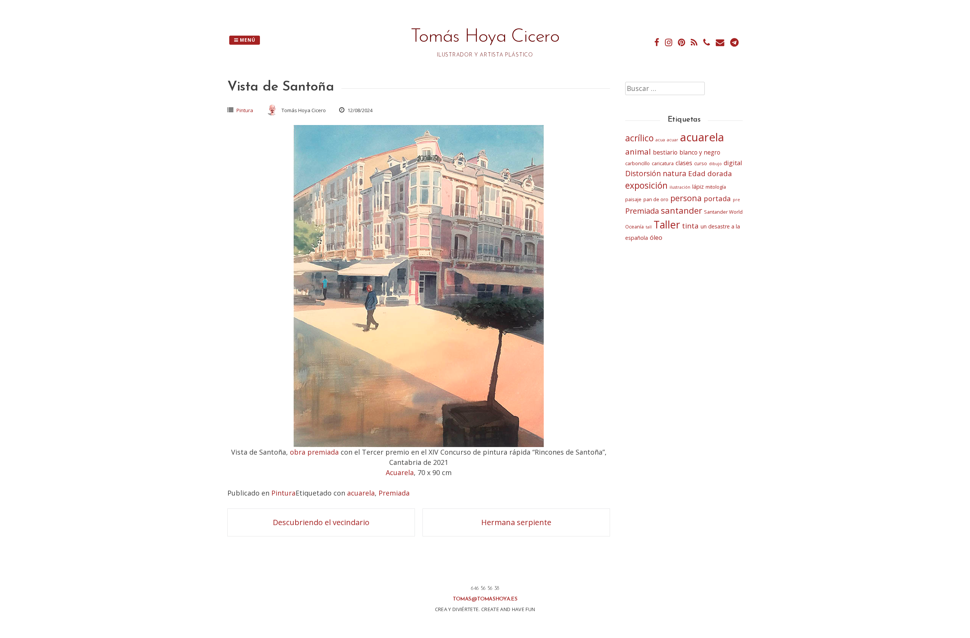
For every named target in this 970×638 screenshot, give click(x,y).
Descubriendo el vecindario (321, 522)
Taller (667, 224)
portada (717, 198)
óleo (656, 237)
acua (660, 139)
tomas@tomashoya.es (485, 599)
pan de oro (655, 199)
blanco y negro (699, 152)
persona (686, 197)
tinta (690, 226)
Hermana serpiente (516, 522)
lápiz (698, 186)
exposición (646, 185)
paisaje (633, 199)
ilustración (680, 187)
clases (684, 163)
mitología (716, 186)
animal (638, 151)
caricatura (663, 163)
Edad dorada (710, 173)
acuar (672, 139)
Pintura (244, 110)
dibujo (715, 163)
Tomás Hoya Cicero (485, 37)
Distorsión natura (655, 173)
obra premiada (314, 452)
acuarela (361, 492)
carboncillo (637, 163)
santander (681, 210)
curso (700, 163)
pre (736, 199)
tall (649, 227)
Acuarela (400, 472)
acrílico (639, 138)
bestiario (665, 152)
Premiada (394, 492)
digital (733, 163)
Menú (246, 40)
